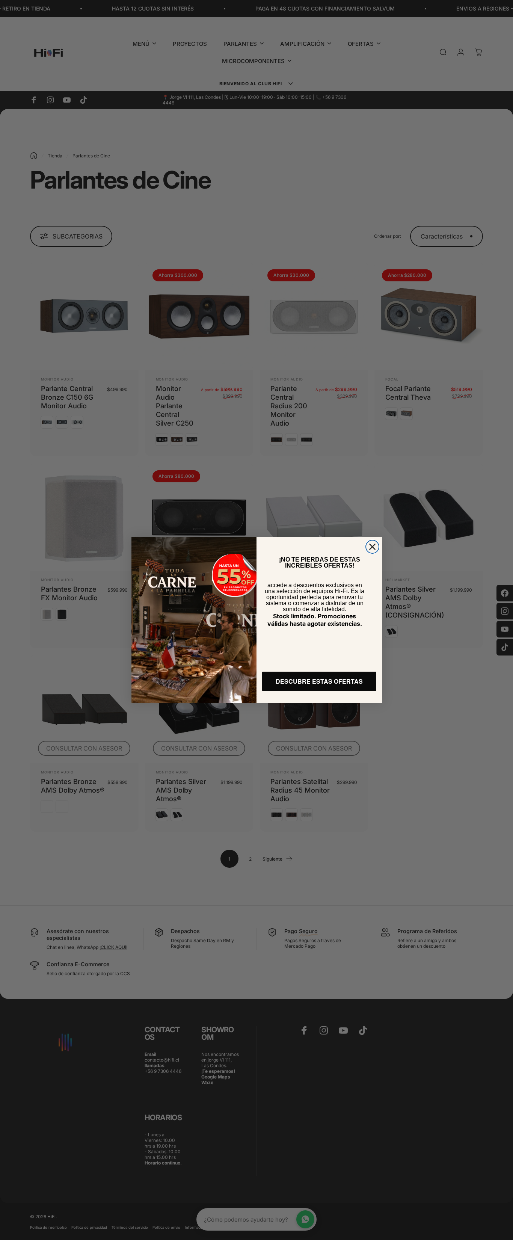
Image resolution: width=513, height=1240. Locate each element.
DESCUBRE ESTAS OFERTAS (319, 681)
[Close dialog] (372, 546)
